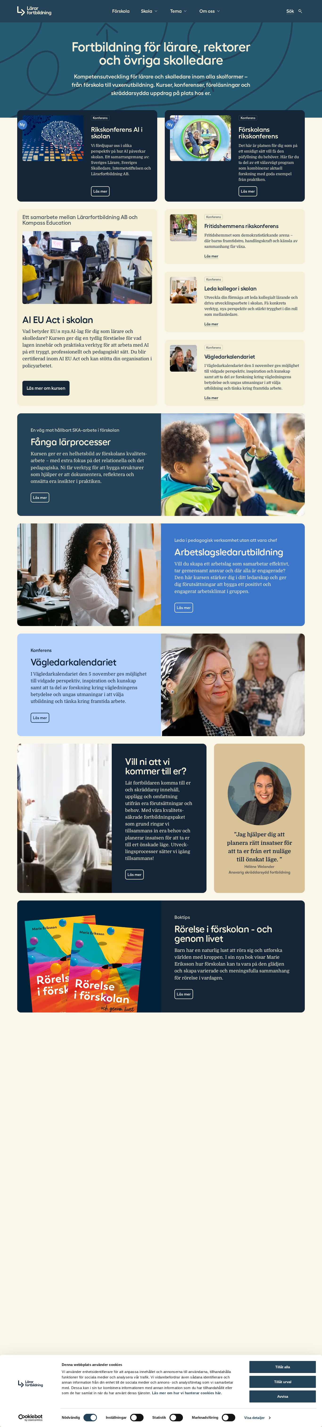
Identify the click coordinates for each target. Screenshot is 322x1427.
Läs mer (100, 191)
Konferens (100, 118)
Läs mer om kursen (46, 388)
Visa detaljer (254, 1418)
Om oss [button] (207, 11)
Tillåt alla (282, 1367)
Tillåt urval (282, 1382)
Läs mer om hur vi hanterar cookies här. (187, 1393)
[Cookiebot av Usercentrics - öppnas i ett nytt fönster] (30, 1417)
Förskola (121, 11)
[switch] (137, 1417)
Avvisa (282, 1396)
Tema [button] (176, 11)
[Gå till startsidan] (34, 11)
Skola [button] (146, 11)
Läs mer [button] (184, 608)
